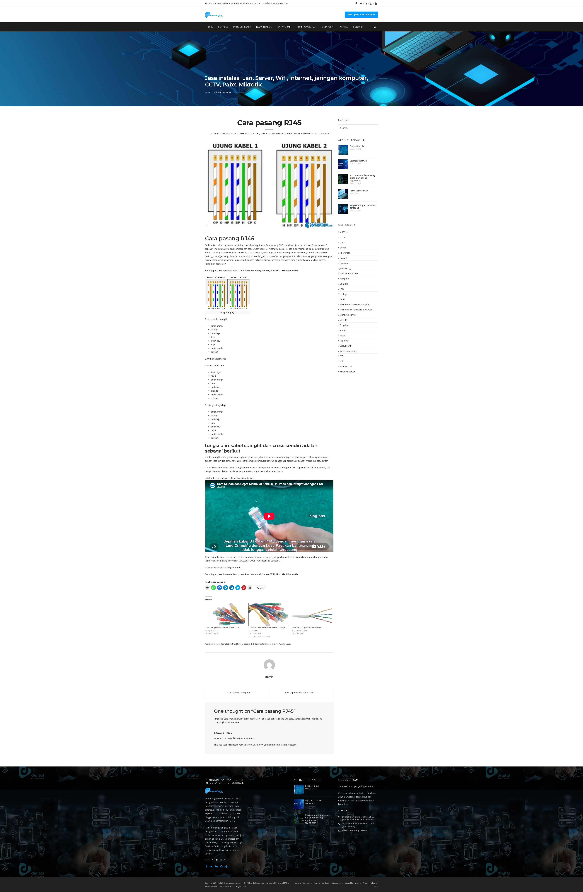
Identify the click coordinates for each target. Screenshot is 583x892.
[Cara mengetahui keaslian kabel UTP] (225, 614)
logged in (231, 738)
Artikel (344, 27)
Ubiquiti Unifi (346, 345)
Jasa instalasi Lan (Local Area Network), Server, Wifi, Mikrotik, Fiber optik (257, 270)
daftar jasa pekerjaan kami (226, 567)
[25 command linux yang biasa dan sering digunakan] (343, 179)
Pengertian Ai (357, 146)
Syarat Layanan (352, 883)
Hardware (344, 263)
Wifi (341, 361)
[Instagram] (371, 3)
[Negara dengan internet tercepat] (343, 209)
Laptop (343, 294)
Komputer (344, 278)
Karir (316, 883)
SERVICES (223, 27)
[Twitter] (361, 3)
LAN (342, 289)
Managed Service (348, 314)
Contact (358, 27)
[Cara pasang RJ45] (269, 185)
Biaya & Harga (263, 27)
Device (343, 247)
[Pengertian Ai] (343, 150)
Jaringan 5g (345, 268)
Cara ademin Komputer (239, 692)
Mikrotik (344, 320)
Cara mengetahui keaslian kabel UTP (222, 627)
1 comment (323, 133)
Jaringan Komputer (222, 92)
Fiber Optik (345, 252)
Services (306, 883)
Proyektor (344, 325)
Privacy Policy (369, 883)
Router (343, 330)
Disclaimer (336, 883)
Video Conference (348, 351)
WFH (342, 356)
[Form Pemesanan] (343, 194)
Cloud (342, 242)
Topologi (344, 340)
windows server (347, 371)
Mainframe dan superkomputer (355, 304)
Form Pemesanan (306, 27)
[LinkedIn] (366, 3)
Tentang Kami (284, 27)
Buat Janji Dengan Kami (361, 14)
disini (293, 252)
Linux (342, 299)
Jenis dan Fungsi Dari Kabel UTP (307, 627)
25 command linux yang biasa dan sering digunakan (362, 178)
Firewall (343, 258)
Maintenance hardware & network (293, 133)
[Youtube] (376, 3)
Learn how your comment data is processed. (275, 744)
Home (209, 27)
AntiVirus (344, 232)
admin (216, 133)
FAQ (376, 886)
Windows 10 (346, 366)
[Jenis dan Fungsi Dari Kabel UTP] (312, 614)
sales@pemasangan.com (354, 830)
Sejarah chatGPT (358, 160)
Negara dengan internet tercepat (363, 206)
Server (343, 335)
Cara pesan (328, 27)
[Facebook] (356, 3)
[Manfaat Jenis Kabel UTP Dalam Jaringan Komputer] (268, 614)
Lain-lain (266, 133)
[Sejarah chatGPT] (343, 164)
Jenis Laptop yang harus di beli (299, 692)
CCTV (342, 237)
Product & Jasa (242, 27)
